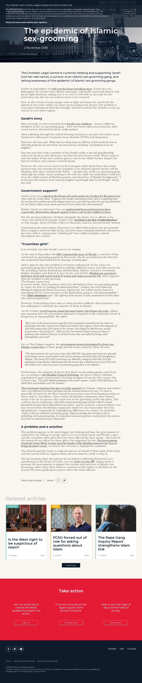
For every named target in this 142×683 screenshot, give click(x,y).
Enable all (129, 11)
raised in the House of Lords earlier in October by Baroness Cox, (81, 196)
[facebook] (57, 480)
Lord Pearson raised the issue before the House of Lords (74, 311)
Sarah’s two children (79, 123)
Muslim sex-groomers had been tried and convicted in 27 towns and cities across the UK (68, 274)
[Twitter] (14, 648)
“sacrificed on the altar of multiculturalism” (95, 220)
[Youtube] (21, 648)
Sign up (26, 622)
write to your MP (84, 461)
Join (122, 648)
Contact (131, 648)
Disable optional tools (124, 16)
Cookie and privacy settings (47, 661)
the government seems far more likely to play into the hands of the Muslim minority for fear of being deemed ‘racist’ (69, 443)
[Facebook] (8, 648)
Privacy (8, 661)
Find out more (71, 622)
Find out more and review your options (26, 22)
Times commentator (37, 295)
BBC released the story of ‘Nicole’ (77, 254)
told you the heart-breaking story (71, 88)
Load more (71, 565)
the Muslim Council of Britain (60, 375)
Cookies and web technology (24, 661)
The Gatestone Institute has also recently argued (51, 388)
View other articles (31, 480)
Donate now (115, 622)
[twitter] (64, 480)
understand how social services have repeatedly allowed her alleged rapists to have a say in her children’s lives (66, 211)
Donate (112, 648)
